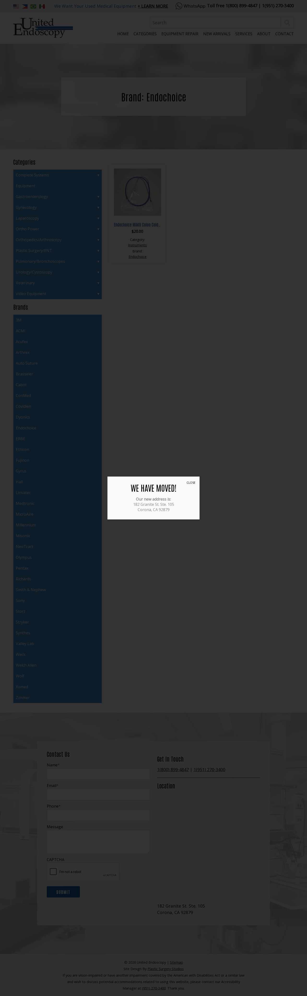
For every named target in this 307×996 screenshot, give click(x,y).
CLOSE (191, 483)
